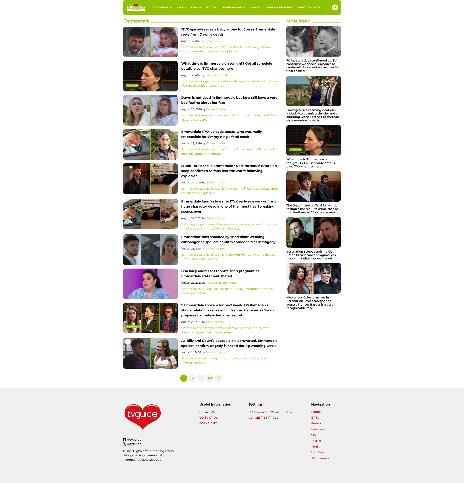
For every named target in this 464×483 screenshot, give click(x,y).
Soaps (254, 7)
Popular (316, 412)
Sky (313, 435)
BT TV (315, 417)
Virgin (315, 446)
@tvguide (134, 439)
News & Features (279, 7)
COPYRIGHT (208, 423)
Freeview (317, 429)
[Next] (218, 378)
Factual (212, 7)
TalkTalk (317, 441)
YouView (317, 452)
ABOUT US (207, 412)
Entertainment (234, 7)
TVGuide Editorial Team (221, 282)
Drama (196, 7)
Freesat (316, 423)
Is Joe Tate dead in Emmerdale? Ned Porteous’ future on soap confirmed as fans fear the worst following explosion (229, 171)
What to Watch (308, 7)
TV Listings (161, 7)
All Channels (320, 458)
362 (210, 378)
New (180, 7)
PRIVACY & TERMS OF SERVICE (271, 412)
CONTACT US (208, 417)
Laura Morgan (215, 322)
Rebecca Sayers (216, 182)
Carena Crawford (216, 75)
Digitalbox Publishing (148, 451)
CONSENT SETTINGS (263, 417)
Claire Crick (213, 41)
